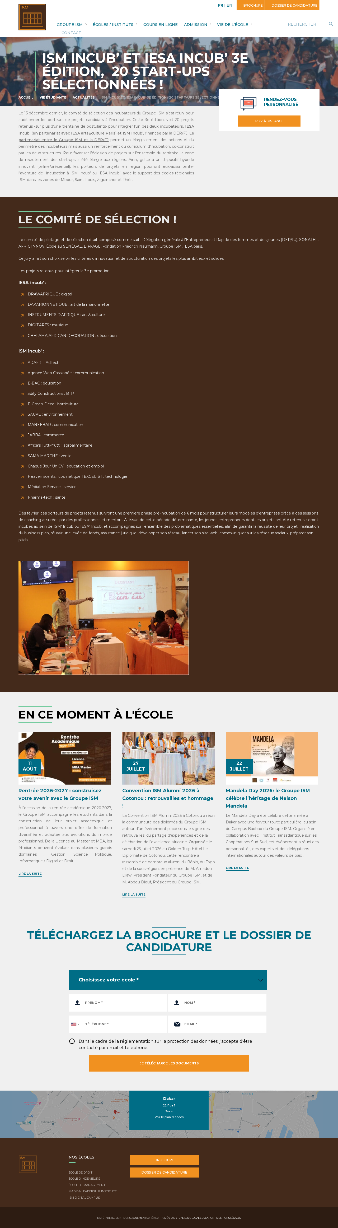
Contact (71, 33)
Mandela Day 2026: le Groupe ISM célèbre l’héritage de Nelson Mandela (268, 798)
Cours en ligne (160, 24)
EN (229, 5)
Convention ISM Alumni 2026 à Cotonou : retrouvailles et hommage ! (167, 798)
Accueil (26, 97)
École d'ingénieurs (84, 1178)
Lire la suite (30, 873)
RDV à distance (269, 121)
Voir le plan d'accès (169, 1117)
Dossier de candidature (294, 5)
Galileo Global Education (196, 1217)
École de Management (87, 1185)
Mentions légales (228, 1217)
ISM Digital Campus (84, 1197)
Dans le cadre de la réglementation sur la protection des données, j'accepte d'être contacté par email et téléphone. (165, 1044)
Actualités (84, 97)
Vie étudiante (53, 97)
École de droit (80, 1172)
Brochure (253, 5)
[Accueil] (27, 1168)
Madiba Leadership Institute (93, 1191)
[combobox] (75, 1024)
